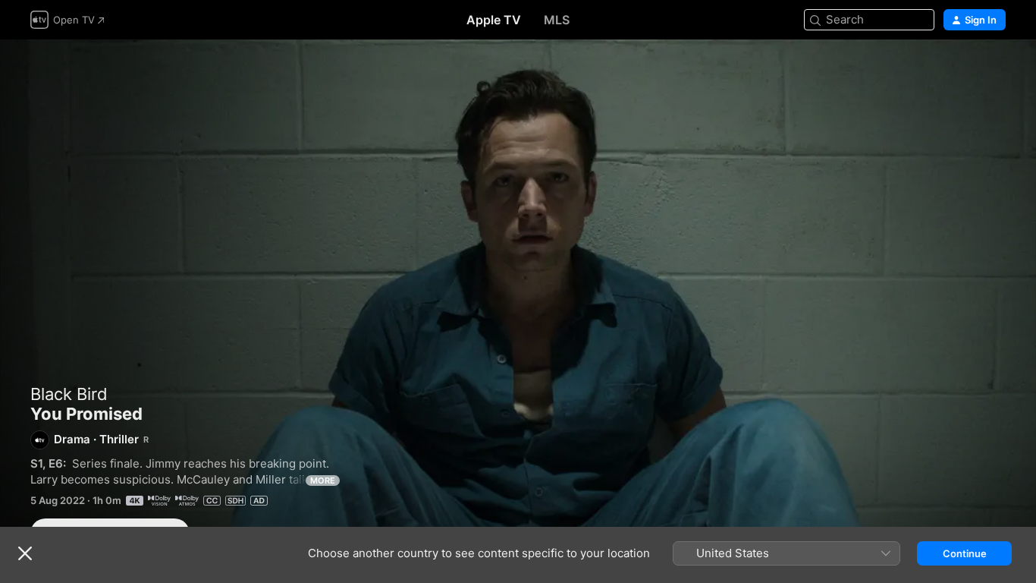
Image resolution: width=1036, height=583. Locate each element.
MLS (557, 19)
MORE (322, 480)
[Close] (25, 553)
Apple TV (493, 19)
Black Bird (69, 394)
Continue (965, 553)
